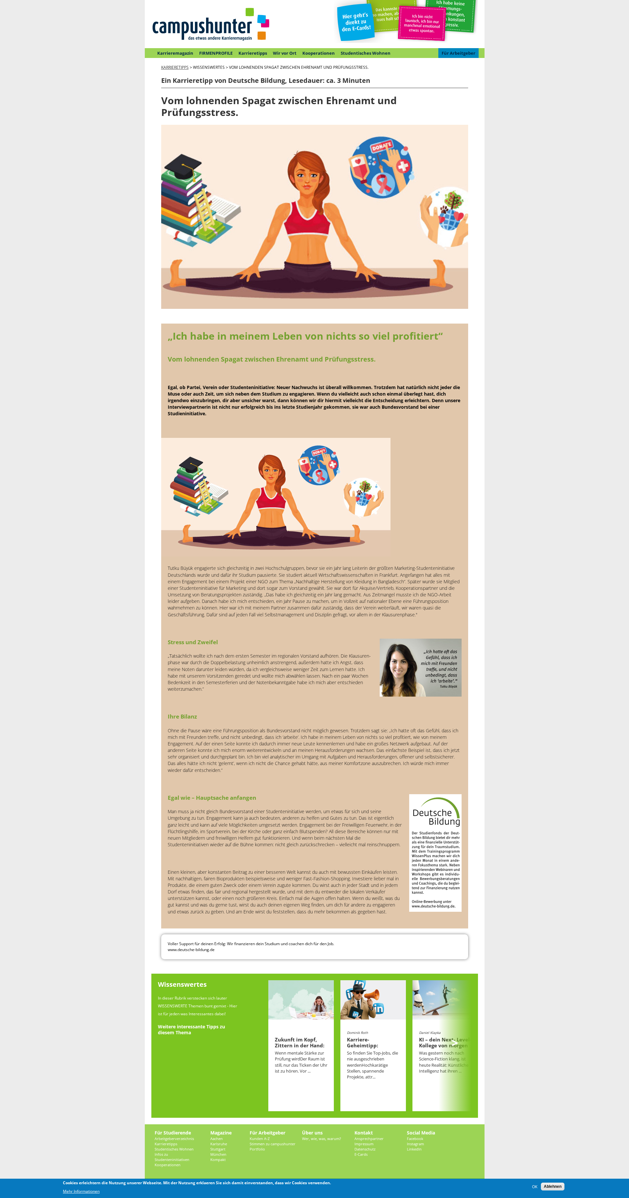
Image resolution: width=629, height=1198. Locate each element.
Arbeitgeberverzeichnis (174, 1138)
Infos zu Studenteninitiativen (172, 1157)
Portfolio (257, 1149)
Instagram (415, 1143)
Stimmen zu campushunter (272, 1143)
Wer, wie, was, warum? (321, 1138)
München (218, 1154)
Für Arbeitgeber (458, 53)
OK (534, 1186)
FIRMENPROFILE (216, 53)
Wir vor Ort (284, 53)
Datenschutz (364, 1149)
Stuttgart (217, 1149)
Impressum (363, 1143)
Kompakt (218, 1159)
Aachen (216, 1138)
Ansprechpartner (369, 1138)
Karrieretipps (252, 53)
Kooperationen (318, 53)
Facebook (415, 1138)
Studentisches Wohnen (366, 53)
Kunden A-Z (260, 1138)
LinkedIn (414, 1149)
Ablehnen (553, 1186)
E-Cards (361, 1154)
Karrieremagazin (175, 53)
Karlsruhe (218, 1143)
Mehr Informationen (81, 1191)
